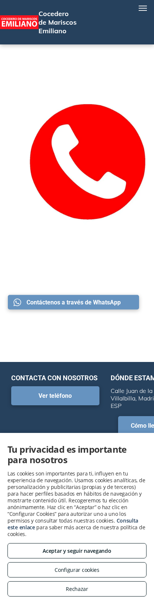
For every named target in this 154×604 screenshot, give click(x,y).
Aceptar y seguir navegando (77, 550)
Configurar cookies (77, 569)
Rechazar (77, 588)
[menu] (142, 8)
